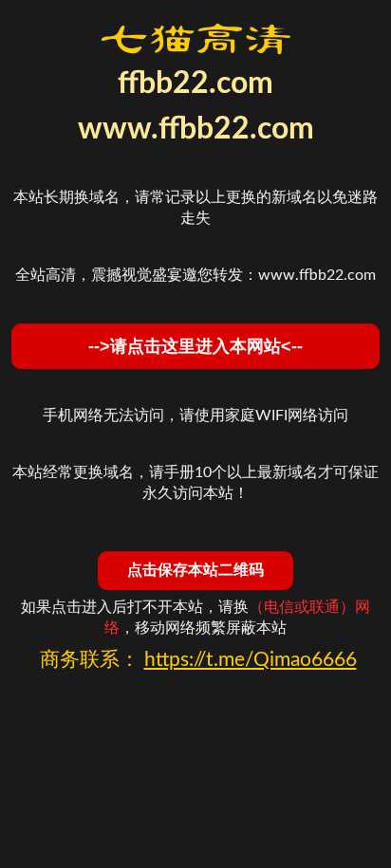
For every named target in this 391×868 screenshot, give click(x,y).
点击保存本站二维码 (195, 570)
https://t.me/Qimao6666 (250, 660)
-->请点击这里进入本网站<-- (195, 346)
